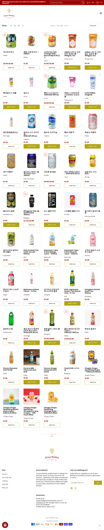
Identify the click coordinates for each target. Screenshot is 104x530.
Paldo (66, 336)
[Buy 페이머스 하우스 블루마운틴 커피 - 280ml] (32, 161)
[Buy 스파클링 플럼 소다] (72, 200)
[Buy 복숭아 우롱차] (93, 121)
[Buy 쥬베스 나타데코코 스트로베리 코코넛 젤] (72, 82)
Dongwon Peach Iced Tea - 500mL (92, 291)
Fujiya (5, 295)
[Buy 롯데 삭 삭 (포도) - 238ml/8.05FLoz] (52, 82)
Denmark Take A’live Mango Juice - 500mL (51, 252)
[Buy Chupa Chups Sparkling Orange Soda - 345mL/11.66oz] (52, 397)
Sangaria (27, 295)
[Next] (60, 434)
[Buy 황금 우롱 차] (72, 121)
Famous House (29, 179)
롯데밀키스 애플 (9, 93)
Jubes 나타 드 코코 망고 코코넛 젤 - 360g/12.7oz (93, 54)
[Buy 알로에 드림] (11, 318)
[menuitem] (90, 2)
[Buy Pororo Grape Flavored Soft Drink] (52, 357)
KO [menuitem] (101, 2)
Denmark (47, 257)
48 (22, 26)
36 (19, 26)
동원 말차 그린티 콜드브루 (52, 330)
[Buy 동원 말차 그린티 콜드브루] (52, 318)
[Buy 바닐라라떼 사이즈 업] (72, 357)
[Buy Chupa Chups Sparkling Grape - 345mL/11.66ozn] (93, 357)
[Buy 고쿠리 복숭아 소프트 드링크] (93, 239)
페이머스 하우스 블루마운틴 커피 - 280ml (31, 174)
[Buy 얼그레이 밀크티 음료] (93, 200)
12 (11, 26)
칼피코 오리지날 (50, 132)
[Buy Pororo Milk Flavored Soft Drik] (32, 357)
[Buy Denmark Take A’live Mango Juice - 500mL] (52, 239)
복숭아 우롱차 (90, 132)
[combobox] (65, 2)
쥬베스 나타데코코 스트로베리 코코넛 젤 (71, 95)
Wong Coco (68, 59)
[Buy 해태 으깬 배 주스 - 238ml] (32, 41)
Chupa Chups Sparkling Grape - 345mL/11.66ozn (93, 370)
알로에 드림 (8, 329)
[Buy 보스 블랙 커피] (52, 200)
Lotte (46, 61)
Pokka (87, 136)
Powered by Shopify (52, 521)
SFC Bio (87, 177)
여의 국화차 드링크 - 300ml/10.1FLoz (72, 173)
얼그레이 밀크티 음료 (92, 212)
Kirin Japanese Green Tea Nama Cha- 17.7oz (72, 291)
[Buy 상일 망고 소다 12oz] (93, 161)
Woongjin (6, 136)
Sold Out (11, 68)
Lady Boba (6, 255)
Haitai (5, 55)
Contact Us (40, 502)
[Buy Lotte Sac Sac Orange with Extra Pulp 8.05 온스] (52, 41)
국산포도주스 (8, 52)
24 (15, 26)
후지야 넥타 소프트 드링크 (11, 290)
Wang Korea (7, 332)
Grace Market (50, 518)
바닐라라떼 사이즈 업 (71, 369)
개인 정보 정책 (6, 477)
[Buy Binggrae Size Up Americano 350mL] (32, 200)
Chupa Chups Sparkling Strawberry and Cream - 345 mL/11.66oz (31, 411)
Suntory (46, 214)
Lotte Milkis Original (90, 94)
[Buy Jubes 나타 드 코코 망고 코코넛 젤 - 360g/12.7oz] (93, 41)
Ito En (66, 136)
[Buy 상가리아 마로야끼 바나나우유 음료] (52, 278)
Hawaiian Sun (7, 214)
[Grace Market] (9, 13)
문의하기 (5, 474)
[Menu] (101, 13)
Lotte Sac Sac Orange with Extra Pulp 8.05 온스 (52, 55)
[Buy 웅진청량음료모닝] (11, 121)
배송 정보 (5, 488)
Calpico (26, 139)
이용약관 (5, 481)
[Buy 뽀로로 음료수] (93, 318)
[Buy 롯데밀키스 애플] (11, 82)
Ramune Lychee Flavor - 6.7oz (31, 290)
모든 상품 (60, 26)
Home (53, 26)
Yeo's (66, 177)
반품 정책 (5, 484)
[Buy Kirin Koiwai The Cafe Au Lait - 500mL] (32, 239)
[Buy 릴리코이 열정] (11, 200)
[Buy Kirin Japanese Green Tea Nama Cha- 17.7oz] (72, 278)
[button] (71, 488)
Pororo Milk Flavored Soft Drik (30, 370)
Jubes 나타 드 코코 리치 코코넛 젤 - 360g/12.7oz (72, 54)
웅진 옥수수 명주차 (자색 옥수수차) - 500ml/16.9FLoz (31, 331)
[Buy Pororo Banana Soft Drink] (11, 357)
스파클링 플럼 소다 (72, 211)
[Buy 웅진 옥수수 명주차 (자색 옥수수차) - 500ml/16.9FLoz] (32, 318)
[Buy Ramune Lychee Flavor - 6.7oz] (32, 278)
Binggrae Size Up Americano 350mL (31, 213)
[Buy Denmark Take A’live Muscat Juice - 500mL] (72, 239)
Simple (46, 175)
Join (98, 483)
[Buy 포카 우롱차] (11, 161)
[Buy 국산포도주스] (11, 41)
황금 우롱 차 (69, 132)
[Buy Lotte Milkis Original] (93, 82)
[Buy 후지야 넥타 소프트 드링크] (11, 278)
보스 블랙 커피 (50, 211)
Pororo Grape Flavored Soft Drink (50, 370)
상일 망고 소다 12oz (90, 173)
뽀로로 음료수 (90, 329)
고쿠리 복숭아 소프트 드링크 (92, 251)
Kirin (25, 257)
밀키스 (26, 93)
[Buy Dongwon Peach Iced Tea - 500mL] (93, 278)
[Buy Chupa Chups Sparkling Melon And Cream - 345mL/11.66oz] (11, 397)
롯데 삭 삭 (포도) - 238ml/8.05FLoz (52, 94)
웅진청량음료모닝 (10, 132)
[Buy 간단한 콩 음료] (52, 161)
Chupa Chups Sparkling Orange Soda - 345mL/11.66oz (51, 410)
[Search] (82, 2)
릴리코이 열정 (9, 211)
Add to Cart (72, 68)
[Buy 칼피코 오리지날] (52, 121)
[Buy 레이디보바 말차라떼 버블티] (11, 239)
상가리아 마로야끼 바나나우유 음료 (51, 290)
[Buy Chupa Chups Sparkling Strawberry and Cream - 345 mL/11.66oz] (32, 397)
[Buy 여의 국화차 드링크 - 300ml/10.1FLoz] (72, 161)
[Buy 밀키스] (32, 82)
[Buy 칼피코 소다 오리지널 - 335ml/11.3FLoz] (32, 121)
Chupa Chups (89, 375)
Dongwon (88, 296)
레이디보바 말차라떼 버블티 (10, 251)
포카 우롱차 (8, 172)
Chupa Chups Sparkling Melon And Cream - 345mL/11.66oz (10, 410)
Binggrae (27, 218)
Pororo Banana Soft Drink (10, 369)
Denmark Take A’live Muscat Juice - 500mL (71, 252)
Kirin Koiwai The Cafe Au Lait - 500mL (31, 252)
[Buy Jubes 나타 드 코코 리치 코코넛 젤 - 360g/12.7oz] (72, 41)
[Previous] (43, 434)
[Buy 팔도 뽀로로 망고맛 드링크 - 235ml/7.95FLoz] (72, 318)
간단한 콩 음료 (50, 172)
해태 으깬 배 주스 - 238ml (31, 53)
